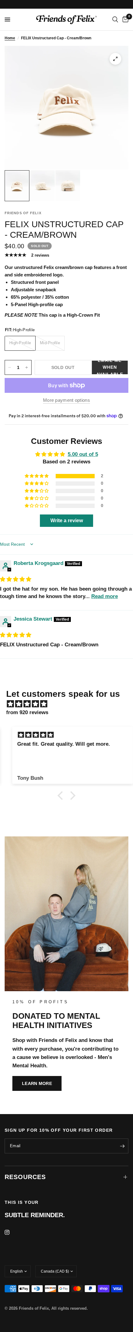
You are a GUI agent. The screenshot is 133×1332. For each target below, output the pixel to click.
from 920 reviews (27, 712)
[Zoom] (115, 59)
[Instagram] (11, 1232)
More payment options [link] (66, 400)
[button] (110, 367)
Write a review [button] (66, 520)
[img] (15, 579)
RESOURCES (25, 1177)
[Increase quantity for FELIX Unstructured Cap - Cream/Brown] (26, 367)
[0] (124, 19)
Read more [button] (104, 596)
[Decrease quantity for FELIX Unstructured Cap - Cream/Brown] (9, 367)
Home (10, 38)
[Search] (115, 19)
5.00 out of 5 (83, 454)
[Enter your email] (122, 1146)
